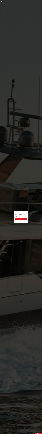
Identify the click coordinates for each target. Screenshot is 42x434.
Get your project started (33, 1)
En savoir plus (16, 217)
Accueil (18, 236)
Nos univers (21, 236)
